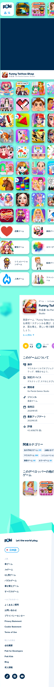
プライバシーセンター (15, 616)
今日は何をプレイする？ (9, 13)
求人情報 (9, 668)
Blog (7, 662)
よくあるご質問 (12, 605)
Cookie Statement (13, 627)
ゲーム (41, 301)
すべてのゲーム (12, 592)
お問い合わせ (11, 610)
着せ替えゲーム (12, 586)
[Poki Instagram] (14, 676)
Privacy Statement (13, 621)
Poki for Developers (14, 651)
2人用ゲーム (10, 575)
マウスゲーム (31, 455)
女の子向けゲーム (32, 450)
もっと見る (27, 335)
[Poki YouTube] (22, 676)
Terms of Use (11, 632)
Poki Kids (9, 657)
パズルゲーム (11, 581)
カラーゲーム (45, 461)
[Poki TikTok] (7, 676)
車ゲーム (9, 564)
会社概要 (9, 646)
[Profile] (5, 13)
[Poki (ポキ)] (7, 6)
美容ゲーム (29, 461)
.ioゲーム (9, 570)
